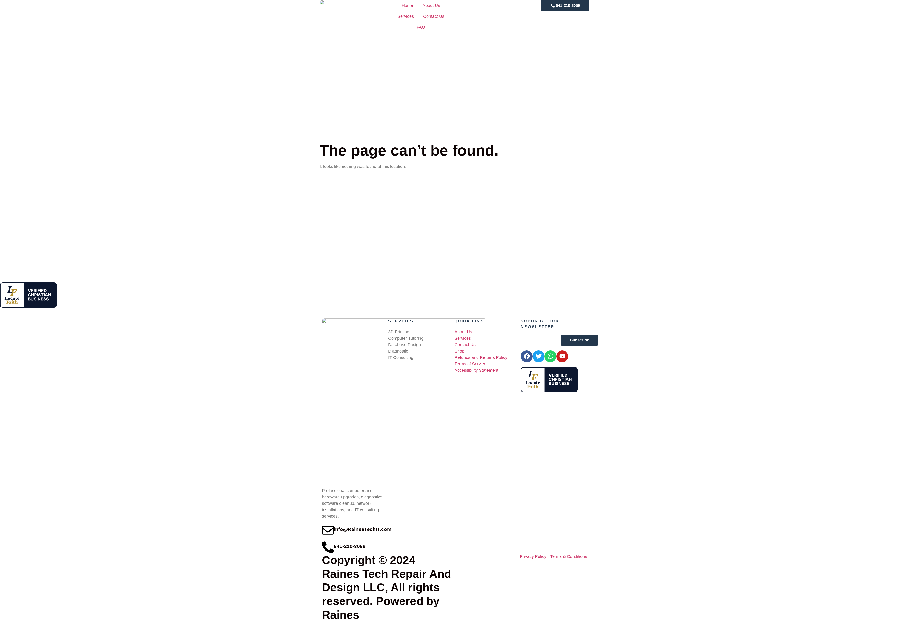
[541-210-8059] (328, 547)
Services (405, 16)
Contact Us (433, 16)
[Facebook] (527, 356)
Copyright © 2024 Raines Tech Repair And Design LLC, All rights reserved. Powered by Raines (386, 587)
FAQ (421, 27)
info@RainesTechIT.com (363, 529)
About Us (431, 5)
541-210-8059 (349, 546)
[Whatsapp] (550, 356)
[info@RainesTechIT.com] (328, 530)
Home (407, 5)
